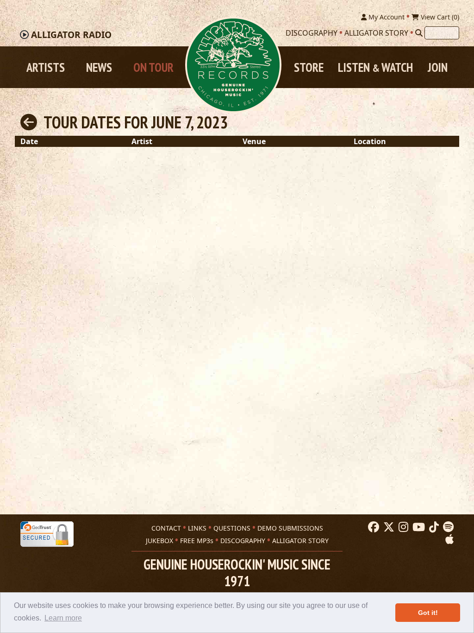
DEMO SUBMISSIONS (290, 528)
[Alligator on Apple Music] (448, 539)
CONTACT (166, 528)
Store (309, 67)
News (99, 67)
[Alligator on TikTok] (433, 527)
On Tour (153, 67)
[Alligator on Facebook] (372, 527)
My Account (386, 17)
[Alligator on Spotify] (447, 527)
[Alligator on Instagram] (402, 527)
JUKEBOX (159, 540)
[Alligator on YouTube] (417, 527)
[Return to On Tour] (28, 122)
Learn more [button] (63, 618)
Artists (45, 67)
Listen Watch (375, 67)
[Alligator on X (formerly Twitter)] (387, 527)
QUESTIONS (231, 528)
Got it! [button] (428, 612)
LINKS (197, 528)
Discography (311, 33)
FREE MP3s (196, 540)
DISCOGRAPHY (242, 540)
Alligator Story (376, 33)
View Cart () (439, 17)
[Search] (419, 33)
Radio (71, 35)
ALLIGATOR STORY (300, 540)
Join (438, 67)
